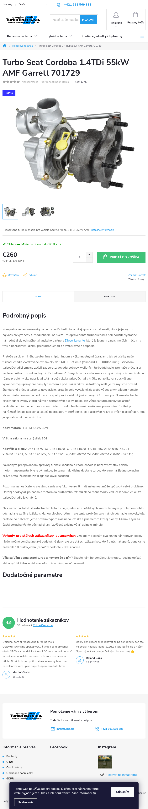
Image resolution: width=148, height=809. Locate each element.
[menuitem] (22, 36)
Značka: (136, 275)
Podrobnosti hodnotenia (54, 82)
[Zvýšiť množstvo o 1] (89, 254)
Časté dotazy (14, 767)
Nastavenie (26, 802)
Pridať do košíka (124, 257)
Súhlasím (122, 792)
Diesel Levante (75, 340)
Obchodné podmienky (19, 773)
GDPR (10, 778)
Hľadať (88, 20)
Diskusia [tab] (109, 296)
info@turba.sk (65, 729)
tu (94, 793)
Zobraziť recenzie (43, 625)
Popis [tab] (38, 296)
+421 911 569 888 (112, 729)
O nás (22, 4)
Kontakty (7, 4)
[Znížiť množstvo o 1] (89, 259)
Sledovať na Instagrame (121, 775)
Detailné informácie (102, 230)
